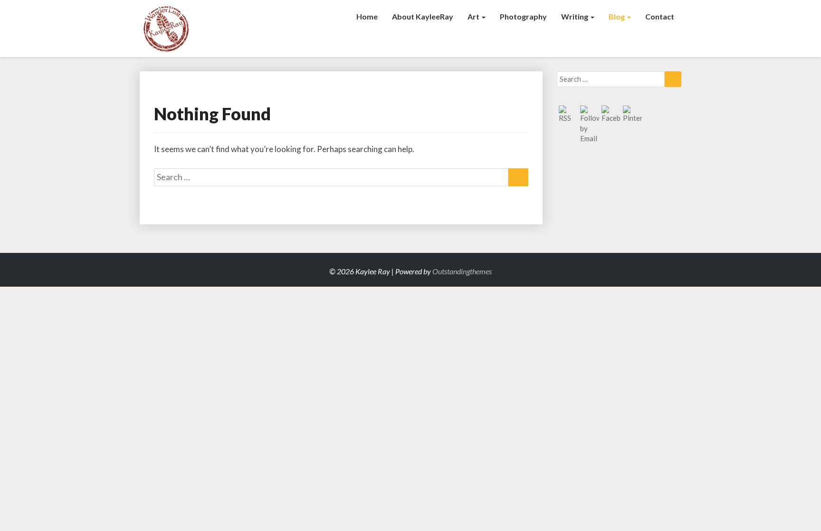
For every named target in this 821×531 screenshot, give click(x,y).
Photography (523, 16)
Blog (617, 16)
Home (367, 16)
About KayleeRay (422, 16)
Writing (575, 16)
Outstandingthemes (462, 271)
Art (474, 16)
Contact (659, 16)
